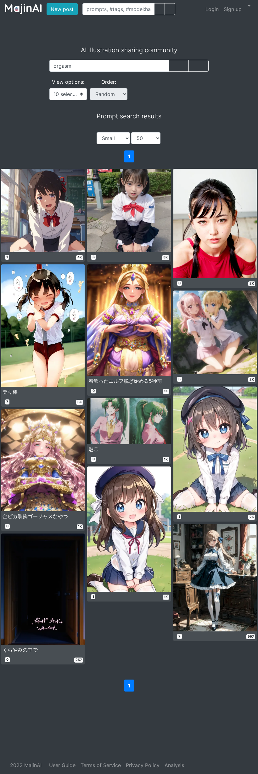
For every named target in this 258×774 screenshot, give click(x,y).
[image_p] (170, 9)
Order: (108, 82)
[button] (248, 6)
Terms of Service (101, 765)
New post (64, 9)
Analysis (174, 765)
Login (212, 9)
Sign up (233, 9)
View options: (68, 82)
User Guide (62, 765)
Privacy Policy (143, 765)
